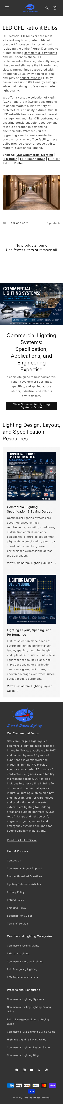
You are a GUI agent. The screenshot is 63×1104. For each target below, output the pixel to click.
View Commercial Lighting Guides (29, 563)
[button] (7, 8)
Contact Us (14, 860)
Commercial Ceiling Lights (23, 945)
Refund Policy (15, 899)
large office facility (35, 139)
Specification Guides (20, 915)
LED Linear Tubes (32, 159)
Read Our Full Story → (22, 840)
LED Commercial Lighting (34, 154)
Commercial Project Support (24, 868)
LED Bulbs (10, 159)
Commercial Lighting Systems (25, 999)
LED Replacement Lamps (22, 977)
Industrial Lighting (18, 953)
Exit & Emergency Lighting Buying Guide (28, 1021)
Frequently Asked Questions (24, 876)
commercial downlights (40, 52)
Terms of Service (17, 923)
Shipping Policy (16, 907)
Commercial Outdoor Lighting (25, 961)
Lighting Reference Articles (24, 884)
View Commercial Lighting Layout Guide (29, 688)
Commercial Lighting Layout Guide (28, 1047)
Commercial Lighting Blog (23, 1055)
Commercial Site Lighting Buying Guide (31, 1031)
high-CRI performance (43, 118)
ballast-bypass (30, 78)
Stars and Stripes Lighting (36, 1097)
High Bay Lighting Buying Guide (26, 1039)
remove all (48, 250)
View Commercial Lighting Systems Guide (31, 406)
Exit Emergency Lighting (22, 969)
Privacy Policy (15, 892)
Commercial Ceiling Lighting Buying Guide (29, 1009)
